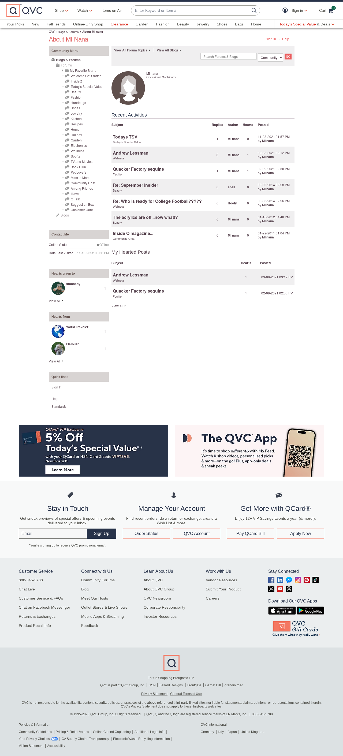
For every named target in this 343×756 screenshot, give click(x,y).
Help (285, 38)
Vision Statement (31, 746)
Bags (239, 24)
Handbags (78, 102)
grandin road (234, 685)
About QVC (153, 580)
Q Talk (75, 199)
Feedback (89, 625)
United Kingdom (252, 732)
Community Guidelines (35, 732)
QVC (52, 31)
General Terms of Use (186, 694)
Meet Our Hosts (94, 598)
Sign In (271, 38)
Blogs (65, 215)
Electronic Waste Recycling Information (141, 739)
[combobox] (190, 11)
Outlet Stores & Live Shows (104, 607)
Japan (232, 732)
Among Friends (82, 188)
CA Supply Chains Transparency (85, 739)
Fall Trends (56, 24)
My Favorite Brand (83, 70)
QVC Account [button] (197, 533)
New (35, 24)
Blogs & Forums (68, 31)
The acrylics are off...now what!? (145, 217)
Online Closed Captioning (112, 732)
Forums (66, 65)
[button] (286, 10)
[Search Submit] (255, 10)
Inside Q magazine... (133, 233)
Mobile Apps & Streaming (102, 616)
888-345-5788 (31, 580)
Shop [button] (59, 10)
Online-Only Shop (88, 24)
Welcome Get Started (86, 75)
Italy (221, 732)
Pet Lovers (78, 172)
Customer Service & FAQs (41, 598)
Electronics (79, 145)
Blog (85, 589)
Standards (58, 406)
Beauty (183, 24)
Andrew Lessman (130, 153)
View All (55, 300)
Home (256, 24)
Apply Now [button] (300, 533)
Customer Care (82, 209)
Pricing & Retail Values (72, 732)
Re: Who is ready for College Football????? (157, 201)
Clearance (119, 24)
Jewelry (202, 24)
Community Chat (83, 183)
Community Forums (98, 580)
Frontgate (194, 685)
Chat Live (27, 589)
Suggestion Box (82, 204)
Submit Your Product (223, 589)
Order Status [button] (146, 533)
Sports (75, 156)
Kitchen (76, 118)
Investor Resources (160, 616)
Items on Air (112, 10)
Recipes (77, 124)
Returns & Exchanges (37, 616)
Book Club (78, 166)
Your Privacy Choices (34, 739)
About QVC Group (159, 589)
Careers (212, 598)
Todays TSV (125, 137)
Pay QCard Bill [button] (250, 533)
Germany (207, 732)
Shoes (222, 24)
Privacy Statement (154, 694)
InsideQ (76, 81)
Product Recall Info (35, 625)
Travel (75, 193)
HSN (152, 685)
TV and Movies (81, 161)
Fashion (163, 24)
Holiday (76, 134)
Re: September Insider (135, 185)
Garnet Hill (213, 685)
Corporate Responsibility (164, 607)
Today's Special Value (87, 86)
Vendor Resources (221, 580)
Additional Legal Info (150, 732)
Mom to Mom (80, 177)
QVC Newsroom (157, 598)
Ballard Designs (171, 685)
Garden (142, 24)
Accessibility (56, 746)
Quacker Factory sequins (138, 169)
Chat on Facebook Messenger (44, 607)
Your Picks (15, 24)
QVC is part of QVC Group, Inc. (122, 685)
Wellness (77, 150)
